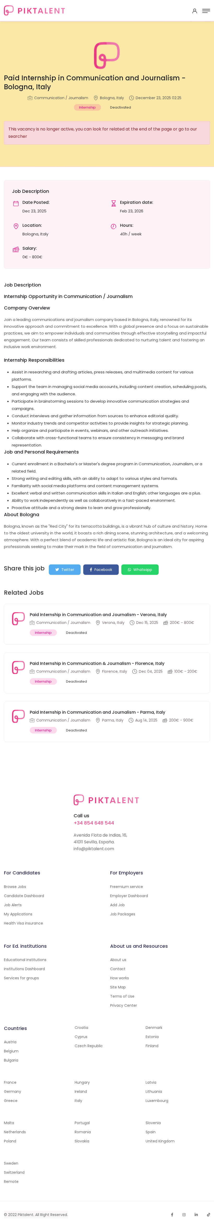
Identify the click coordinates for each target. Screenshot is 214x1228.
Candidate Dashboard (24, 895)
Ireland (81, 1091)
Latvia (151, 1082)
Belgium (11, 1051)
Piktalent (25, 1214)
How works (119, 978)
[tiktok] (208, 1215)
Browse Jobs (15, 886)
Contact (118, 968)
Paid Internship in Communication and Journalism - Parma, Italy (97, 712)
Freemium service (126, 886)
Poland (10, 1141)
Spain (151, 1132)
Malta (9, 1122)
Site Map (118, 987)
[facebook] (172, 1215)
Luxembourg (157, 1100)
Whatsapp (142, 569)
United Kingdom (160, 1141)
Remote (11, 1181)
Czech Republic (89, 1045)
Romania (83, 1132)
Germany (12, 1091)
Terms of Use (122, 996)
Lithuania (154, 1091)
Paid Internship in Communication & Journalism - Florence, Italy (97, 663)
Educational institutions (25, 959)
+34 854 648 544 (94, 823)
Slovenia (153, 1122)
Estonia (152, 1036)
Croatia (81, 1027)
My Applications (18, 914)
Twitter (67, 569)
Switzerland (14, 1172)
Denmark (154, 1027)
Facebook (102, 569)
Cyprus (81, 1036)
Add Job (117, 905)
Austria (10, 1042)
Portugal (82, 1122)
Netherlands (15, 1132)
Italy (78, 1100)
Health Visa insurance (23, 923)
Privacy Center (123, 1005)
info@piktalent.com (94, 849)
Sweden (11, 1163)
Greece (10, 1100)
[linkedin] (196, 1215)
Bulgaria (11, 1060)
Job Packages (122, 914)
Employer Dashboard (129, 895)
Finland (152, 1045)
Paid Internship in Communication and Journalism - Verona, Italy (98, 615)
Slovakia (82, 1141)
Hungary (82, 1082)
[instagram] (184, 1215)
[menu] (206, 11)
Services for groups (21, 978)
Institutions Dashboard (24, 968)
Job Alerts (13, 905)
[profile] (194, 11)
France (10, 1082)
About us (118, 959)
